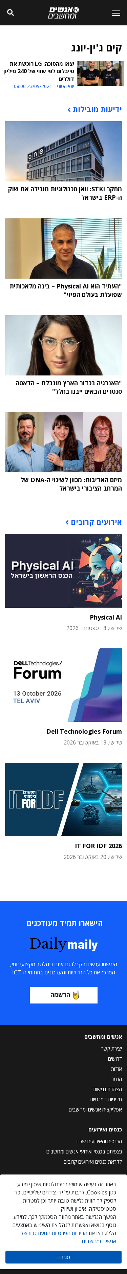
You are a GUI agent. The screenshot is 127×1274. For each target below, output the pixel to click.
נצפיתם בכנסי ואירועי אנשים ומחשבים (84, 1151)
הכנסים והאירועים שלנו (99, 1141)
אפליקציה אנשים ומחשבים (95, 1109)
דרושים (115, 1058)
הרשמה (60, 995)
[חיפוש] (10, 12)
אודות (116, 1068)
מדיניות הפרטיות (106, 1099)
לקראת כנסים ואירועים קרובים (93, 1161)
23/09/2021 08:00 (33, 86)
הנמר (116, 1079)
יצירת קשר (111, 1048)
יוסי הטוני (65, 86)
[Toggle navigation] (113, 13)
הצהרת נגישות (107, 1089)
